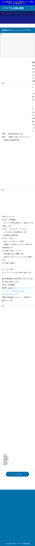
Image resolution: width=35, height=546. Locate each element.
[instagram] (12, 539)
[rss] (23, 539)
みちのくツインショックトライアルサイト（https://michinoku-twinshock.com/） (17, 291)
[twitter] (14, 538)
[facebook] (17, 539)
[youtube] (20, 539)
